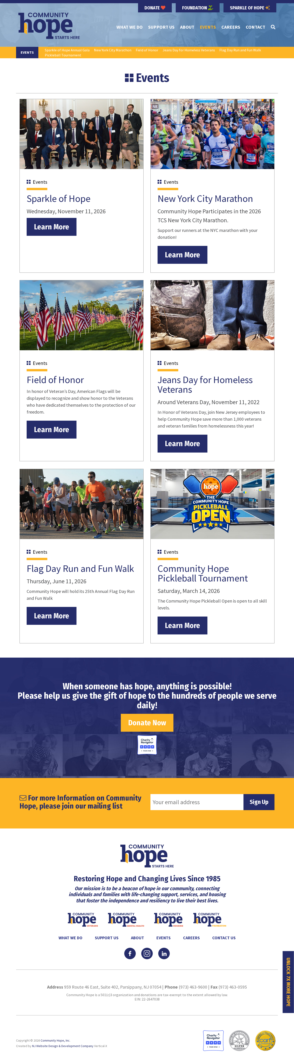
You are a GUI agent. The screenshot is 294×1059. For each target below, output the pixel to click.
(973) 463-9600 (193, 987)
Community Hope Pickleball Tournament (203, 573)
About (187, 27)
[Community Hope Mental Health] (126, 919)
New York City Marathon (112, 50)
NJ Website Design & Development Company (62, 1046)
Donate (152, 8)
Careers (230, 27)
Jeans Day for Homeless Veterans (189, 50)
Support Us (161, 27)
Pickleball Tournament (63, 55)
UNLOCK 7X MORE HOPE (288, 982)
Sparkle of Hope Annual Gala (67, 50)
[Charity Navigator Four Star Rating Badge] (147, 745)
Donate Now (147, 722)
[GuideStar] (239, 1040)
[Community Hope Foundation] (210, 919)
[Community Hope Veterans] (83, 919)
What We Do (129, 27)
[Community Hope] (49, 26)
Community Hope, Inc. (55, 1040)
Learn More (51, 226)
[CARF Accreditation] (265, 1040)
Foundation (195, 8)
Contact (255, 27)
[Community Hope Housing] (169, 919)
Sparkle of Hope (247, 8)
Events (208, 27)
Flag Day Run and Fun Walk (240, 50)
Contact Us (224, 937)
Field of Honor (147, 50)
